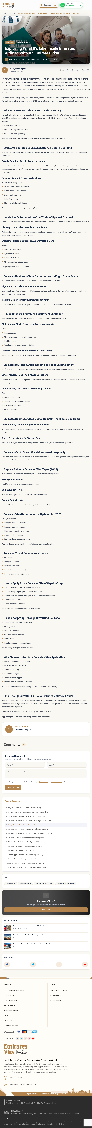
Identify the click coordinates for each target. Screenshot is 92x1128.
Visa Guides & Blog (11, 1010)
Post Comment (13, 787)
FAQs (6, 1015)
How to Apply (9, 995)
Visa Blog (11, 13)
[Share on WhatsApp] (83, 70)
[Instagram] (29, 1038)
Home (4, 13)
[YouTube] (85, 964)
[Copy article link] (88, 70)
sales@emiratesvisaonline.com (23, 1084)
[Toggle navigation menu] (86, 5)
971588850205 (16, 1078)
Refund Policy (55, 1000)
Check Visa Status (10, 1000)
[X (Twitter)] (33, 964)
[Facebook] (7, 964)
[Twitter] (21, 1038)
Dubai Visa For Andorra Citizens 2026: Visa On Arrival (31, 926)
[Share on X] (72, 70)
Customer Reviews (11, 1025)
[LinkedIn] (59, 964)
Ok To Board (8, 1020)
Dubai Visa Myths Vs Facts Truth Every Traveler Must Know (33, 944)
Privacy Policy (43, 782)
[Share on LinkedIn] (78, 70)
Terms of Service (56, 782)
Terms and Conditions (58, 990)
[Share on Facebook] (67, 70)
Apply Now (46, 910)
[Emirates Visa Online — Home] (8, 5)
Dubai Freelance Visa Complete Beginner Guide (29, 935)
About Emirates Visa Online (14, 990)
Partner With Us (10, 1005)
